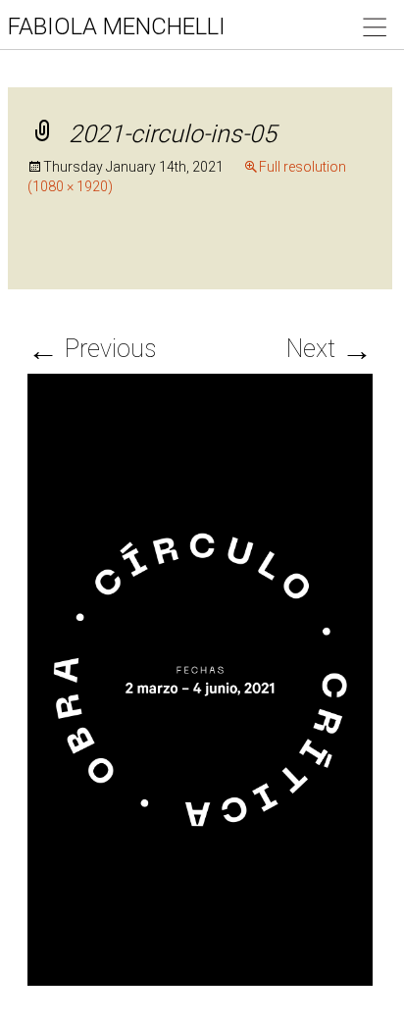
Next (329, 348)
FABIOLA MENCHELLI (117, 26)
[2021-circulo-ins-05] (199, 678)
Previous (91, 348)
